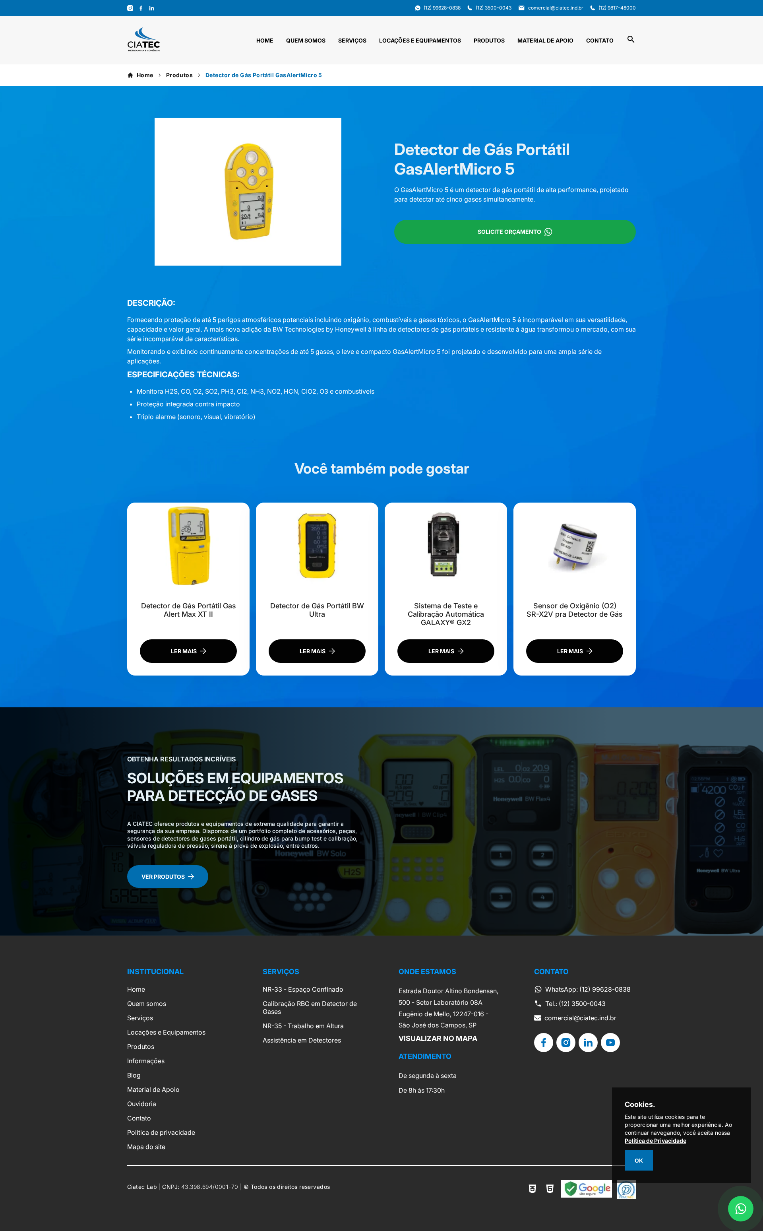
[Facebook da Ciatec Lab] (543, 1042)
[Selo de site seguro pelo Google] (586, 1189)
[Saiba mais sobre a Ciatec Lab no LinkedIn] (152, 8)
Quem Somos (305, 40)
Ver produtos (163, 876)
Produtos (489, 40)
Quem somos (146, 1004)
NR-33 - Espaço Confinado (303, 989)
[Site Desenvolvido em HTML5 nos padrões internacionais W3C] (550, 1189)
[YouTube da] (610, 1042)
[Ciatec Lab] (144, 49)
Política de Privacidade (655, 1140)
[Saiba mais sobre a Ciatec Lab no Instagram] (130, 8)
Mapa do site (146, 1147)
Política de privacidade (161, 1132)
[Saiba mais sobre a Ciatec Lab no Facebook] (141, 8)
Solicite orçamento (509, 231)
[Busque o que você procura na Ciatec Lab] (631, 42)
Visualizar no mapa (438, 1038)
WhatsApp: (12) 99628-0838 (588, 989)
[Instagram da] (565, 1042)
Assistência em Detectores (302, 1040)
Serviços (352, 40)
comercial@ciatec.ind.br (580, 1018)
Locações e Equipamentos (420, 40)
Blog (134, 1075)
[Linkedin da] (588, 1042)
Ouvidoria (141, 1104)
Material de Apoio (545, 40)
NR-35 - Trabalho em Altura (303, 1026)
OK (639, 1160)
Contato (600, 40)
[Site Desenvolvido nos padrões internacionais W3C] (532, 1189)
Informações (146, 1061)
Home (264, 40)
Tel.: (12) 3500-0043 (575, 1004)
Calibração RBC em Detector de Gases (310, 1007)
